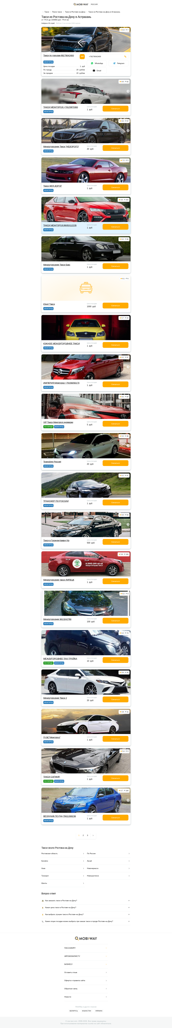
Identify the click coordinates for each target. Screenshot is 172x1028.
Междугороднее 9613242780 (57, 619)
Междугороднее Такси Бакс (56, 265)
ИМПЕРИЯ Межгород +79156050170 (61, 383)
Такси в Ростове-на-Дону (75, 12)
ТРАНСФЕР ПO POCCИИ (55, 501)
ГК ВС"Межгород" (51, 737)
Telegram (120, 63)
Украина (98, 1011)
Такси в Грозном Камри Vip (56, 540)
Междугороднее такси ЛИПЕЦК (58, 580)
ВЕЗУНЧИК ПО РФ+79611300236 (59, 816)
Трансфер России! (52, 461)
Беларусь (74, 1011)
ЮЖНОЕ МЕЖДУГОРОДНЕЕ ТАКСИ (61, 343)
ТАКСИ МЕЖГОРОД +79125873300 (60, 107)
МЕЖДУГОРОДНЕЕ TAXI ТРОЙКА (60, 658)
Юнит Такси (49, 304)
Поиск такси (57, 12)
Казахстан (86, 1011)
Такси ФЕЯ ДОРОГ (52, 186)
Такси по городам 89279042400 (58, 55)
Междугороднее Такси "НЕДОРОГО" (61, 146)
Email (99, 71)
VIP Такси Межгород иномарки (58, 422)
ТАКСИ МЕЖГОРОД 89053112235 (59, 225)
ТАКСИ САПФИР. (51, 777)
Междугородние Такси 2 (55, 698)
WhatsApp (99, 63)
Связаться (115, 109)
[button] (128, 91)
